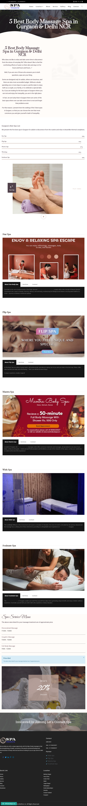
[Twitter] (5, 756)
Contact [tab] (34, 284)
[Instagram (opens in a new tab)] (80, 1)
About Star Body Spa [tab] (11, 284)
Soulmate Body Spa (12, 601)
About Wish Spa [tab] (10, 520)
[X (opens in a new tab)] (74, 1)
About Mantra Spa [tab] (10, 442)
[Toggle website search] (82, 6)
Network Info (47, 804)
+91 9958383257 (21, 1)
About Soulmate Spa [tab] (11, 596)
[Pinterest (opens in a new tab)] (78, 1)
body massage (35, 746)
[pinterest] (10, 756)
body (10, 750)
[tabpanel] (43, 292)
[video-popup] (43, 216)
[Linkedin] (8, 756)
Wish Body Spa (64, 527)
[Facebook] (3, 756)
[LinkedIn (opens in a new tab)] (82, 1)
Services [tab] (25, 284)
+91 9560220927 (12, 1)
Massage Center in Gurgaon (45, 289)
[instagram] (13, 756)
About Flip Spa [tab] (9, 362)
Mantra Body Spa (23, 447)
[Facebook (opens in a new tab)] (76, 1)
